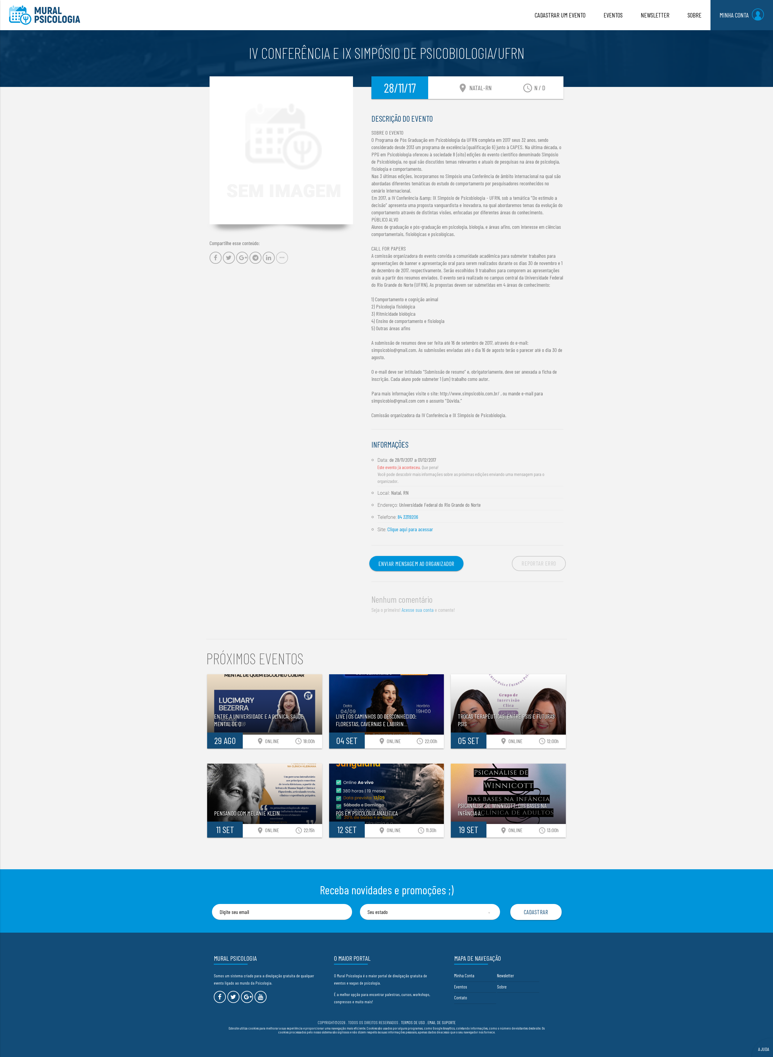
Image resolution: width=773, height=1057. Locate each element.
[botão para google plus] (247, 997)
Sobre (502, 986)
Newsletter (505, 975)
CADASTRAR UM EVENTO (560, 15)
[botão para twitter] (233, 997)
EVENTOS (613, 15)
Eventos (460, 986)
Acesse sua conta (418, 609)
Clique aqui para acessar (410, 529)
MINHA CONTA (734, 15)
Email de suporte (442, 1022)
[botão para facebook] (220, 997)
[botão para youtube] (261, 997)
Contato (460, 997)
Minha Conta (464, 975)
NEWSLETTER (655, 15)
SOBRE (694, 15)
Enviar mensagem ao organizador (416, 563)
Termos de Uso (413, 1022)
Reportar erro (538, 563)
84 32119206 (408, 516)
